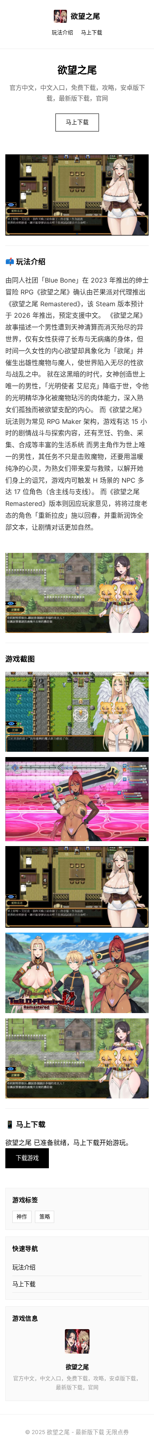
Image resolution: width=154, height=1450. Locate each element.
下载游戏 (27, 1157)
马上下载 (91, 32)
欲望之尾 (85, 16)
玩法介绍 (62, 32)
